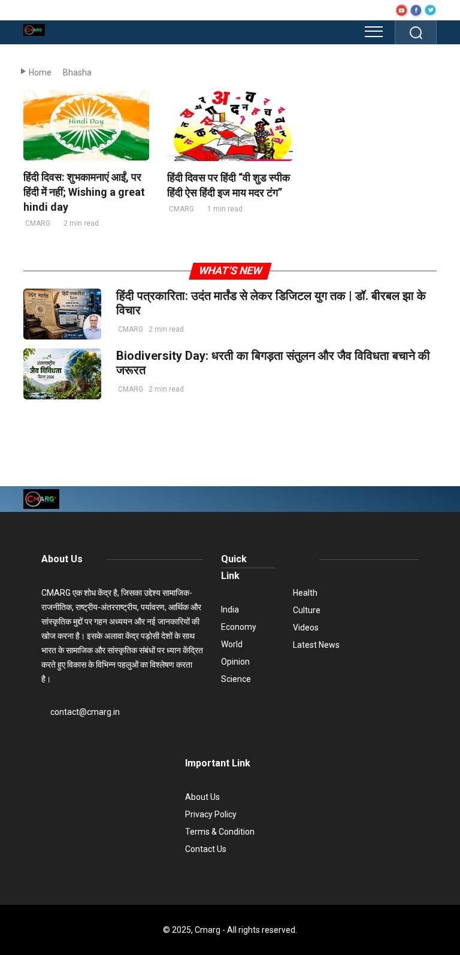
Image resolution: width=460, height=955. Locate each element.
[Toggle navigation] (373, 32)
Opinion (235, 661)
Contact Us (205, 849)
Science (236, 679)
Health (305, 593)
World (232, 644)
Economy (238, 627)
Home (40, 72)
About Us (62, 559)
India (230, 609)
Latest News (316, 645)
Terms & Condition (220, 831)
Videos (306, 627)
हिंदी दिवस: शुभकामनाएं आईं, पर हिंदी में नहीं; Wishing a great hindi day (84, 192)
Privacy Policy (211, 814)
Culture (306, 610)
